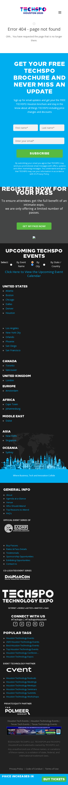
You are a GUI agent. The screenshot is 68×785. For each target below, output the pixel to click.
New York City (13, 332)
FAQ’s (9, 513)
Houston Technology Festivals (21, 678)
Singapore (11, 440)
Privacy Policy (16, 768)
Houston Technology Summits (21, 692)
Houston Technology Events (20, 638)
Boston (10, 295)
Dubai (9, 420)
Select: (4, 262)
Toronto (10, 365)
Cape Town (12, 404)
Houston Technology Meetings (21, 681)
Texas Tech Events (20, 724)
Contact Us (11, 563)
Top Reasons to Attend (17, 509)
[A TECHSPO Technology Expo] (30, 603)
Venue (9, 502)
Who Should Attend (16, 505)
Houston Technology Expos (20, 656)
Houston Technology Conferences (22, 652)
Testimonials (12, 552)
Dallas (9, 304)
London (10, 380)
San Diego (11, 345)
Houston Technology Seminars (21, 689)
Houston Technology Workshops (22, 696)
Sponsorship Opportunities (20, 556)
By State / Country (56, 264)
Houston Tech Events (18, 720)
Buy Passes (12, 545)
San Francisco (13, 350)
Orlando (10, 337)
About (9, 494)
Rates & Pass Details (16, 549)
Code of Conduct (34, 768)
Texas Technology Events (44, 724)
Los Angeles (12, 328)
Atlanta (9, 290)
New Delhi (11, 435)
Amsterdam (12, 390)
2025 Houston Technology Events (22, 641)
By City (38, 264)
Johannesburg (13, 408)
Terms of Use (52, 768)
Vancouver (11, 370)
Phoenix (10, 341)
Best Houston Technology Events (22, 645)
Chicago (10, 299)
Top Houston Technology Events (22, 649)
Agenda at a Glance (16, 498)
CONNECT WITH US (28, 616)
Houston (10, 312)
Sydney (9, 452)
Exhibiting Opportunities (18, 560)
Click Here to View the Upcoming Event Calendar (34, 274)
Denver (9, 308)
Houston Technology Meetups (21, 685)
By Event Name (21, 264)
